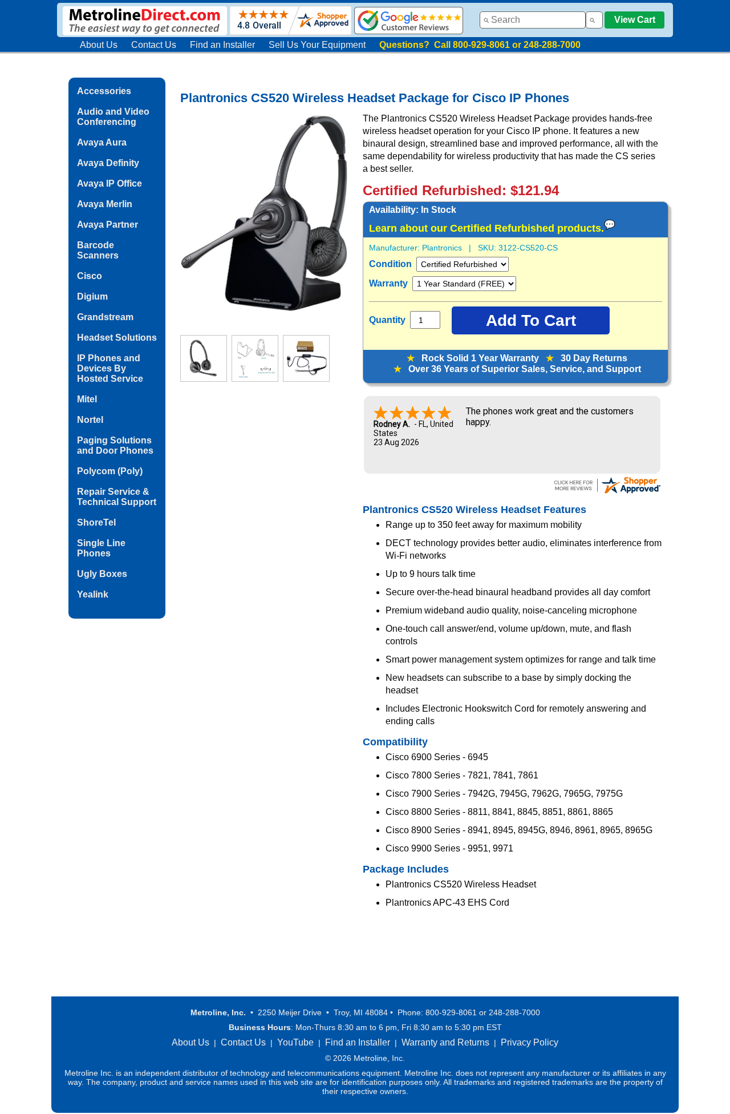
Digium (92, 296)
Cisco (89, 276)
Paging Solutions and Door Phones (115, 445)
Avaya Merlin (104, 204)
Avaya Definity (108, 163)
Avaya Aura (102, 142)
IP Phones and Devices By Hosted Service (110, 368)
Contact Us (153, 45)
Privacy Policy (529, 1042)
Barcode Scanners (98, 250)
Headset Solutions (117, 337)
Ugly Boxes (102, 574)
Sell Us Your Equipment (317, 45)
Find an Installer (222, 45)
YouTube (295, 1042)
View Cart (634, 20)
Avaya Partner (107, 224)
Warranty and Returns (445, 1042)
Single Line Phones (101, 548)
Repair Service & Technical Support (116, 497)
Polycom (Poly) (110, 471)
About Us (98, 45)
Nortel (90, 420)
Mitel (87, 399)
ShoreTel (96, 522)
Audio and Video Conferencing (113, 117)
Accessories (104, 91)
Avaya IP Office (109, 183)
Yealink (92, 594)
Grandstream (105, 317)
